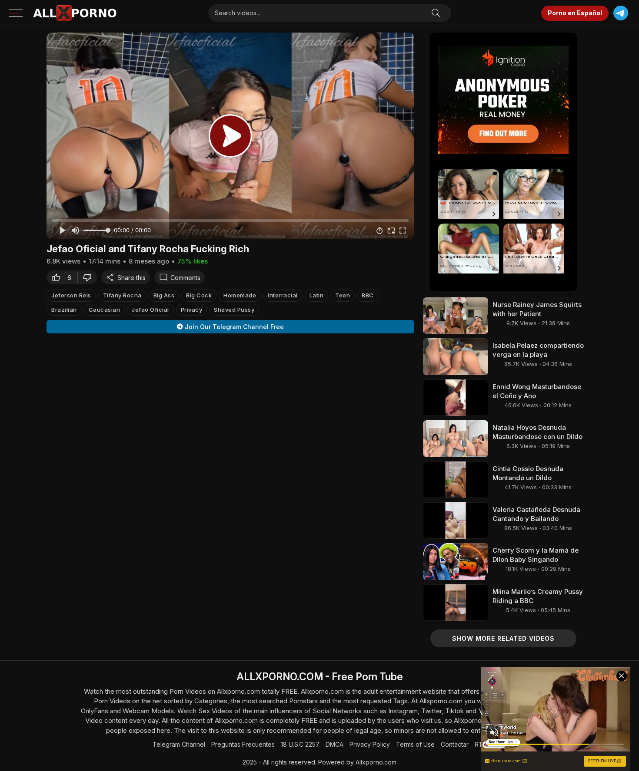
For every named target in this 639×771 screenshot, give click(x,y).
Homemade (239, 295)
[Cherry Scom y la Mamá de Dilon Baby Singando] (455, 561)
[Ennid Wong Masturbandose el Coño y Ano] (455, 397)
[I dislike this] (89, 277)
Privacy (192, 309)
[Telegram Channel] (620, 13)
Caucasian (104, 309)
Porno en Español (575, 12)
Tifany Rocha (122, 295)
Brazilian (64, 309)
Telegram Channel (179, 744)
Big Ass (164, 295)
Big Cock (199, 295)
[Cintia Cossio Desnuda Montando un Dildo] (455, 479)
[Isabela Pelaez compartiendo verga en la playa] (455, 356)
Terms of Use (415, 744)
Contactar (455, 744)
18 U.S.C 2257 (300, 744)
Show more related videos (503, 638)
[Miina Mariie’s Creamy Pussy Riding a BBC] (455, 602)
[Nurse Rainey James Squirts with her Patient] (455, 315)
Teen (342, 295)
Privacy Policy (369, 744)
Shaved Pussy (234, 309)
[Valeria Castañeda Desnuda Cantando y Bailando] (455, 520)
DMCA (334, 744)
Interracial (283, 295)
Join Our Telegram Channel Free (234, 326)
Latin (317, 295)
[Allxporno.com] (74, 13)
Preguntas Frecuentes (243, 744)
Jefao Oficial (150, 309)
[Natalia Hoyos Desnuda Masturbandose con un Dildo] (455, 438)
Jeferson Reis (71, 295)
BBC (368, 295)
